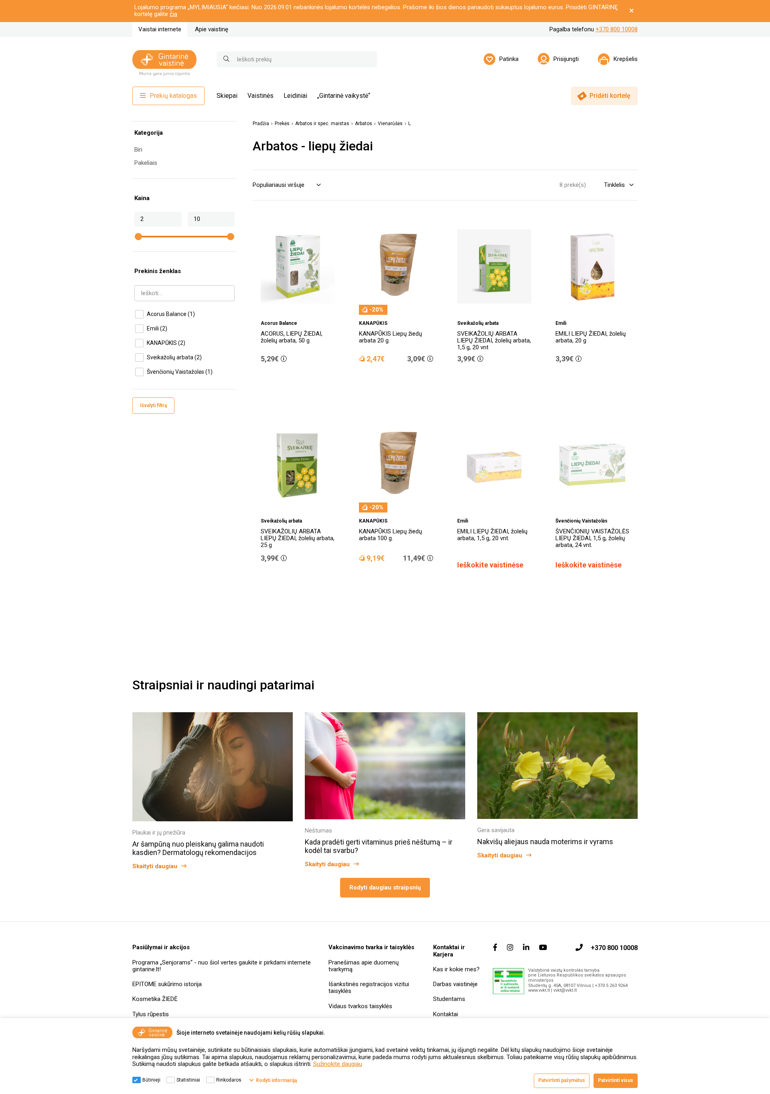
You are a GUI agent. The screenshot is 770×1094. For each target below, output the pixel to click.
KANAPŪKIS (166, 343)
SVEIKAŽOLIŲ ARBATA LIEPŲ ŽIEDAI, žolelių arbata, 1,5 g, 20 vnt (494, 340)
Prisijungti (566, 59)
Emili (157, 328)
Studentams (449, 999)
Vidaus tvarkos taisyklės (360, 1006)
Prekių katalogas (173, 95)
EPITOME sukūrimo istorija (167, 984)
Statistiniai (188, 1080)
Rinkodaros (228, 1080)
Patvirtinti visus (615, 1080)
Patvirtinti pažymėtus (561, 1080)
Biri (138, 149)
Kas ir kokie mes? (456, 969)
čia (173, 14)
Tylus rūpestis (150, 1014)
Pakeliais (145, 162)
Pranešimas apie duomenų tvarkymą (363, 966)
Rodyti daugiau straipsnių (385, 887)
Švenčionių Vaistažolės (180, 372)
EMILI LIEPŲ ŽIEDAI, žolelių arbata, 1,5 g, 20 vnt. (492, 535)
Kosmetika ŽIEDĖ (155, 999)
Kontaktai (445, 1014)
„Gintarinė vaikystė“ (343, 95)
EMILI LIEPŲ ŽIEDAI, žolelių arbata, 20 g (590, 337)
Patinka (509, 59)
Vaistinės (260, 95)
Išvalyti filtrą (153, 405)
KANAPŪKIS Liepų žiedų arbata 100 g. (390, 535)
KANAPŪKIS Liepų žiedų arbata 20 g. (390, 337)
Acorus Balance (171, 314)
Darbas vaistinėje (455, 984)
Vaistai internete (159, 29)
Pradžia (261, 123)
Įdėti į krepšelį (302, 381)
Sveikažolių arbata (174, 357)
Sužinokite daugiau (337, 1064)
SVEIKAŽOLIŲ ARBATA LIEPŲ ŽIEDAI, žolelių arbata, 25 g (297, 538)
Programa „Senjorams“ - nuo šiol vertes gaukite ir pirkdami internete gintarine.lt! (221, 966)
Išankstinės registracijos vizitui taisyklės (368, 988)
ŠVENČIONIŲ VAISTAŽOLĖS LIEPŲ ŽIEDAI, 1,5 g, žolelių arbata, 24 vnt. (592, 538)
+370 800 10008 (617, 29)
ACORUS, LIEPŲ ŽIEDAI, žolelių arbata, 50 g (291, 337)
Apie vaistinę (211, 29)
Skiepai (227, 95)
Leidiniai (295, 95)
